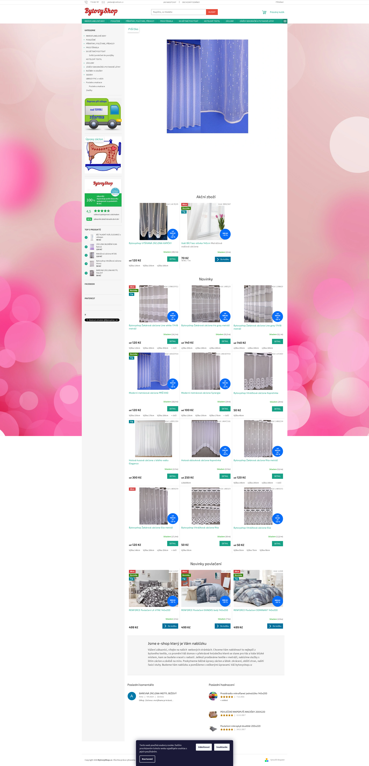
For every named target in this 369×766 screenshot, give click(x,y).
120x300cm (186, 482)
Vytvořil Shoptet (277, 760)
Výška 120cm (134, 348)
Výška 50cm (186, 550)
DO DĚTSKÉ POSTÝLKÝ (95, 51)
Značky (89, 90)
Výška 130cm (134, 265)
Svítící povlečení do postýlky (101, 55)
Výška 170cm (148, 415)
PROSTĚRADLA (92, 47)
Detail (172, 259)
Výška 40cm (239, 415)
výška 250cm (162, 348)
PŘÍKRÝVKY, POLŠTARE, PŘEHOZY (100, 43)
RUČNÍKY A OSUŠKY (94, 70)
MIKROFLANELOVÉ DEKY (96, 36)
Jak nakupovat (169, 2)
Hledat (211, 12)
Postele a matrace (94, 82)
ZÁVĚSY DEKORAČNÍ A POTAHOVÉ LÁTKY (103, 67)
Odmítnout (204, 747)
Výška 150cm (148, 265)
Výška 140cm (239, 482)
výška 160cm (200, 348)
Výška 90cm (265, 550)
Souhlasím (221, 747)
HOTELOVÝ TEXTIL (94, 59)
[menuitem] (95, 21)
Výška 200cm (148, 348)
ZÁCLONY (90, 63)
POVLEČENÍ (90, 39)
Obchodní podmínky (191, 2)
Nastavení (147, 759)
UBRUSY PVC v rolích (94, 78)
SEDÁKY (89, 74)
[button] (139, 106)
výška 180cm (162, 265)
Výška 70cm (252, 550)
